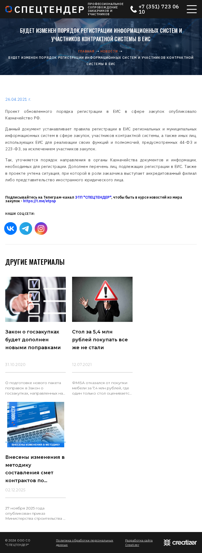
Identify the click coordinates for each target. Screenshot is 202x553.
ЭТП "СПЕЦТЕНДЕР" (93, 197)
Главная (86, 51)
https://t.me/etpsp (39, 201)
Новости (109, 51)
